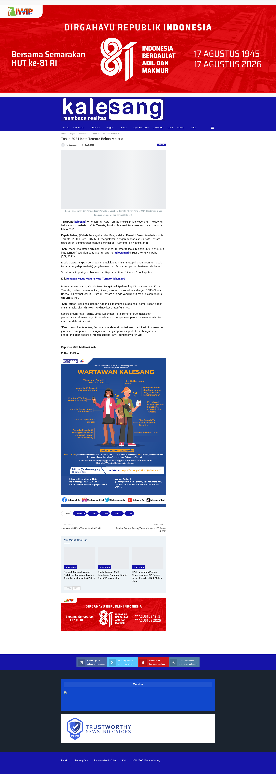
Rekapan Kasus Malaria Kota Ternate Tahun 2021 (96, 278)
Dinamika (95, 127)
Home (66, 127)
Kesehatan (161, 145)
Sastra (180, 127)
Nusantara (78, 127)
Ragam (110, 127)
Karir (124, 760)
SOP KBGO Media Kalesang (146, 760)
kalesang (80, 221)
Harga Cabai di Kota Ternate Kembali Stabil (81, 528)
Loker (170, 127)
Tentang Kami (81, 760)
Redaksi (65, 760)
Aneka (123, 127)
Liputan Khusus (141, 127)
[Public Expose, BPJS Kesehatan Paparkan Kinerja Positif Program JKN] (114, 558)
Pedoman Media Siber (105, 760)
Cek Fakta (158, 127)
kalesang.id (122, 252)
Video (193, 127)
